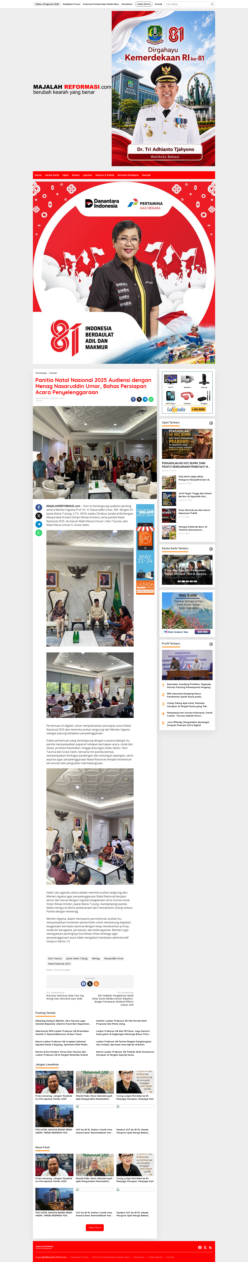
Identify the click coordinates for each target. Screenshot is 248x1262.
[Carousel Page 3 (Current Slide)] (187, 581)
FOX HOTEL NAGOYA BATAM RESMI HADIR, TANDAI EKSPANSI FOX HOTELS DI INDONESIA (53, 1131)
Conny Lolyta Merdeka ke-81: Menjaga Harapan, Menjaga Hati (135, 1097)
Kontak (170, 1257)
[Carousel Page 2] (183, 581)
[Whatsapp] (151, 399)
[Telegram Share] (145, 399)
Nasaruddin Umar (113, 958)
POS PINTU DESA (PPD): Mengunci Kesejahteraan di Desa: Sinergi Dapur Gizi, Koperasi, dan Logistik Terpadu (194, 478)
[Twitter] (90, 983)
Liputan (38, 400)
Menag (96, 958)
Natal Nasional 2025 (59, 963)
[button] (212, 4)
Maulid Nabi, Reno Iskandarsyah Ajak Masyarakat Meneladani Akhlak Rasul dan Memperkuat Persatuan (94, 1097)
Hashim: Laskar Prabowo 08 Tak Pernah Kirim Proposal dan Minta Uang (121, 1022)
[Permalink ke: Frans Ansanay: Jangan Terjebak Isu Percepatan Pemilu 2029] (54, 1081)
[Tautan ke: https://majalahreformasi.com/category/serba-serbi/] (211, 549)
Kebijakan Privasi (79, 1257)
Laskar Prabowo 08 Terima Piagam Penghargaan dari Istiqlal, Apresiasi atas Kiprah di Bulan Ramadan (123, 1043)
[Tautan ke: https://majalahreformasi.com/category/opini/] (211, 423)
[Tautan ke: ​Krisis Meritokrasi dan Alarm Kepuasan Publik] (169, 515)
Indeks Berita (155, 1257)
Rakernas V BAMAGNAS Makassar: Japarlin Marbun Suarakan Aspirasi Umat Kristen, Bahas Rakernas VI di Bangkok (187, 572)
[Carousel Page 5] (195, 581)
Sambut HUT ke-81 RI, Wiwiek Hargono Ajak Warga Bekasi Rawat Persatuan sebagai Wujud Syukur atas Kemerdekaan (134, 1131)
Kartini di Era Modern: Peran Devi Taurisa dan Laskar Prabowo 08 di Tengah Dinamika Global (61, 1053)
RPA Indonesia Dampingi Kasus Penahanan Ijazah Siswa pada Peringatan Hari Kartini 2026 (184, 695)
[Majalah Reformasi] (72, 89)
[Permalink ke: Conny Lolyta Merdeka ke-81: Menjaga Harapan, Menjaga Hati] (135, 1081)
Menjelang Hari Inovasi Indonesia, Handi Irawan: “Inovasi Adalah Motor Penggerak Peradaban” (189, 714)
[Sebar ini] (133, 399)
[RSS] (96, 983)
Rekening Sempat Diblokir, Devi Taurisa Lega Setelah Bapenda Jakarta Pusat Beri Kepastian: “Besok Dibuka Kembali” (62, 1022)
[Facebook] (83, 983)
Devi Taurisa (55, 958)
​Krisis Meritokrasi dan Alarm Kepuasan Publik (194, 511)
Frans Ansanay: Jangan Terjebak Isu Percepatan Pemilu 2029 (53, 1097)
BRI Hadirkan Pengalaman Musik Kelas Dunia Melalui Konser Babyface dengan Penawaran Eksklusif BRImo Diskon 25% (113, 998)
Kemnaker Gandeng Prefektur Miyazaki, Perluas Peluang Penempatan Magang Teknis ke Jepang (189, 686)
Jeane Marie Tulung (76, 958)
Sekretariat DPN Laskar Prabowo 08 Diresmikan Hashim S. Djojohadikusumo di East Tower (62, 1032)
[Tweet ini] (139, 399)
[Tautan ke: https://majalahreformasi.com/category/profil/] (211, 644)
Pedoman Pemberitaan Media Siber (111, 1257)
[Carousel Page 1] (179, 581)
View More (95, 1227)
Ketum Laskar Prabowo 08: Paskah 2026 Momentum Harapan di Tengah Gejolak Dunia (125, 1053)
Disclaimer (139, 1257)
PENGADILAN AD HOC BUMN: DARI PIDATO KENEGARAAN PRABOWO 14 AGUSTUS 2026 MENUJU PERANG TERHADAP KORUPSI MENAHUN (185, 465)
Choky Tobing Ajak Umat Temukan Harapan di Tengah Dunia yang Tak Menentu (186, 705)
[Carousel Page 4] (191, 581)
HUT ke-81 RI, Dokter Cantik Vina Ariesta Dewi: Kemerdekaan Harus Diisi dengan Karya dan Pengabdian (95, 1131)
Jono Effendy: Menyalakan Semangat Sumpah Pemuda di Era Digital (188, 723)
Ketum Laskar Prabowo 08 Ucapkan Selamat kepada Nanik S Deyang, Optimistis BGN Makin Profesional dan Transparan (61, 1043)
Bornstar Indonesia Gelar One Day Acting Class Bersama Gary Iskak (65, 995)
